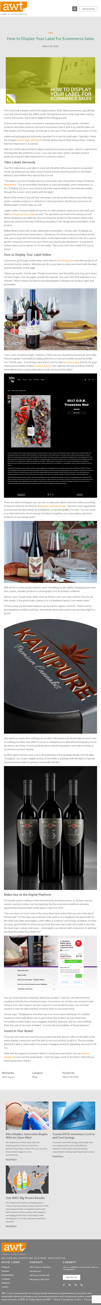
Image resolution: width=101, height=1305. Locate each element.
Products (5, 1267)
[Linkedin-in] (70, 1285)
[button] (74, 8)
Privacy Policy (91, 1299)
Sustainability (7, 1275)
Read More (11, 1159)
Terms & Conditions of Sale (68, 1299)
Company (5, 1279)
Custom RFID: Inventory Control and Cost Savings (73, 1135)
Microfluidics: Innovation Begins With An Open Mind (27, 1135)
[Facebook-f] (64, 1285)
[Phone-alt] (82, 1285)
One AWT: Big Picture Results (25, 1198)
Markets (5, 1271)
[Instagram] (76, 1285)
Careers (4, 1287)
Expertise (5, 1283)
